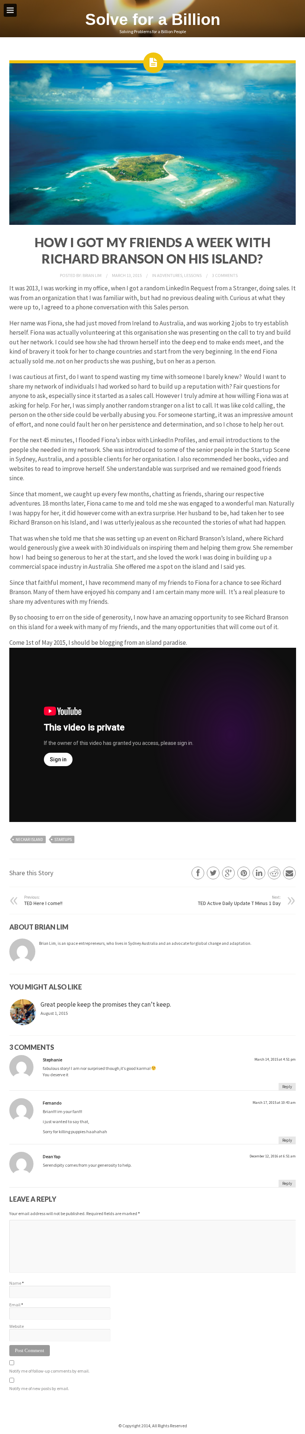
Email (14, 1304)
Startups (63, 839)
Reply (287, 1086)
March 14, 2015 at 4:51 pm (275, 1059)
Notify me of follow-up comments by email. (49, 1371)
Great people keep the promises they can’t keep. (106, 1004)
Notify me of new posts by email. (39, 1388)
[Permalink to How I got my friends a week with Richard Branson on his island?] (152, 223)
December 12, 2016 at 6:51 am (273, 1156)
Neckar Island (29, 839)
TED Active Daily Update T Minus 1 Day (239, 900)
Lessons (193, 275)
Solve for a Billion (152, 19)
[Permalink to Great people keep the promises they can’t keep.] (23, 1012)
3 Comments (225, 275)
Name (15, 1283)
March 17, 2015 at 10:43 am (274, 1102)
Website (16, 1326)
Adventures (169, 275)
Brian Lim (92, 275)
